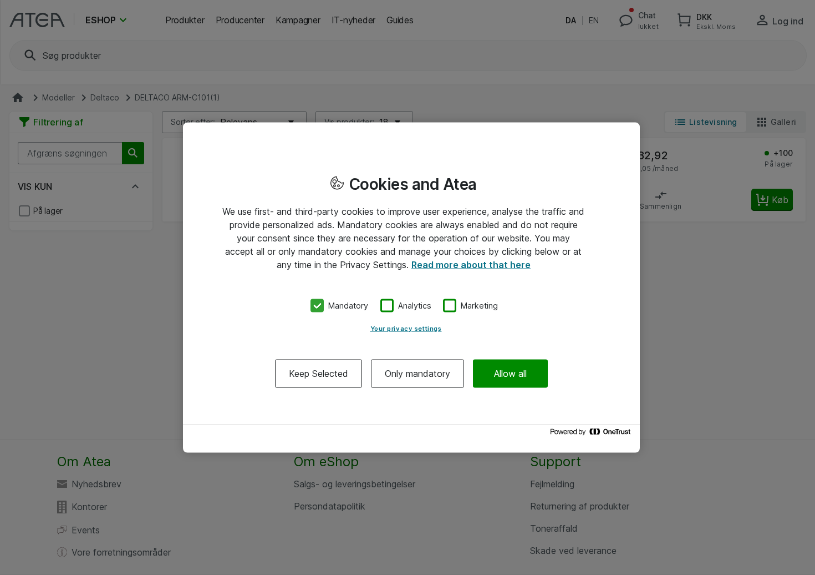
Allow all (510, 373)
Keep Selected (318, 373)
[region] (411, 288)
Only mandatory (417, 373)
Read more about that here (471, 264)
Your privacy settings (406, 328)
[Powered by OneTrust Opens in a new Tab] (592, 434)
